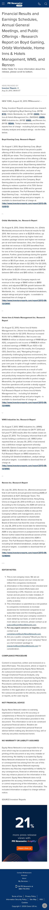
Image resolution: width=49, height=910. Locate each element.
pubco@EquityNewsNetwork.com (21, 624)
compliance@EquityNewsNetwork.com (24, 633)
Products (24, 875)
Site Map (33, 899)
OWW (36, 114)
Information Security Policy (16, 899)
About (24, 878)
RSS (41, 899)
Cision (29, 906)
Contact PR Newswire (24, 873)
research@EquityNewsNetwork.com (22, 645)
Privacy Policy (30, 896)
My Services (23, 881)
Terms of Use (17, 896)
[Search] (46, 3)
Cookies (25, 902)
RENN (11, 123)
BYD (4, 114)
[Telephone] (39, 3)
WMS (28, 120)
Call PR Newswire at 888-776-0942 (25, 887)
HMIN (41, 117)
